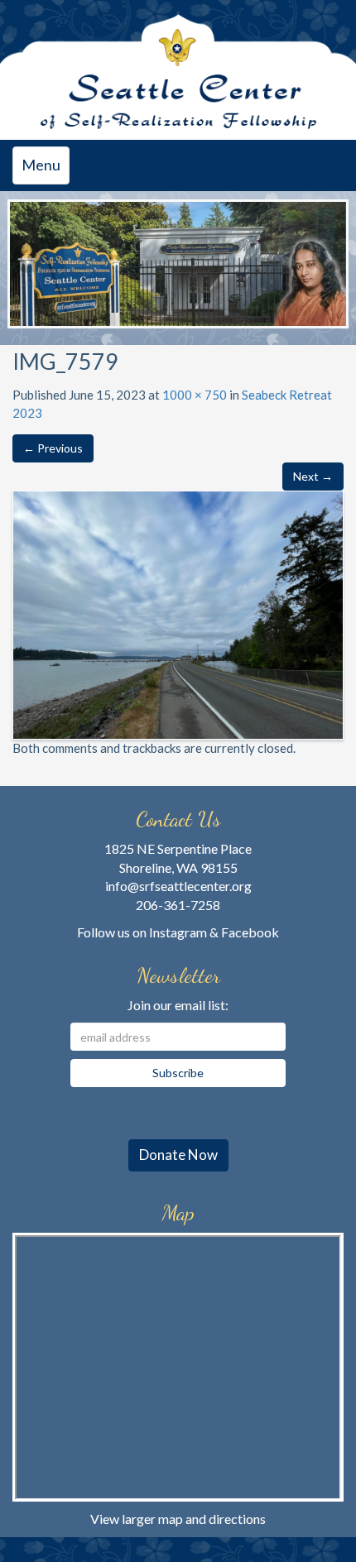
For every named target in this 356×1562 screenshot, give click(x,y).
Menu (45, 169)
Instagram (178, 932)
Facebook (250, 932)
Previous (28, 257)
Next (328, 257)
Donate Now (178, 1154)
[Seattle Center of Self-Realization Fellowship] (178, 70)
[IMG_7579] (178, 613)
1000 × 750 (194, 394)
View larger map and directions (178, 1518)
